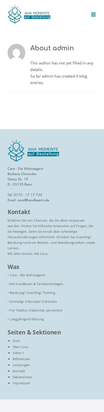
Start (16, 340)
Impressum (21, 383)
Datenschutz (22, 377)
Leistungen (21, 365)
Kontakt (19, 371)
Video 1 (18, 353)
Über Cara (20, 347)
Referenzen (21, 359)
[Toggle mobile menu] (93, 14)
